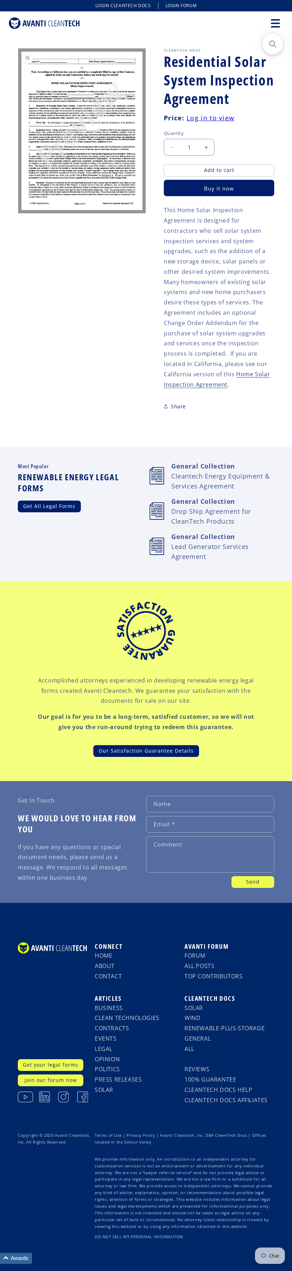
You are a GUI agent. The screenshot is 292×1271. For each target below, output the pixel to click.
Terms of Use (108, 1135)
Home (103, 955)
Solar (104, 1090)
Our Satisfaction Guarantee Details (146, 750)
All (189, 1049)
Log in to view (210, 118)
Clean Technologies (127, 1018)
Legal (104, 1049)
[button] (275, 23)
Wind (192, 1018)
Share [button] (178, 406)
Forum (194, 955)
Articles (108, 998)
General (197, 1038)
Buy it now (219, 188)
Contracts (112, 1028)
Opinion (107, 1059)
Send (253, 881)
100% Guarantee (210, 1079)
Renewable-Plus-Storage (224, 1028)
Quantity (174, 133)
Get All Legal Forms (49, 506)
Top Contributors (213, 976)
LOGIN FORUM (181, 5)
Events (106, 1038)
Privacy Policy (140, 1135)
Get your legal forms (50, 1064)
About (105, 966)
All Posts (199, 966)
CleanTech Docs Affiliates (226, 1100)
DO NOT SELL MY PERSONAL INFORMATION (139, 1236)
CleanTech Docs (209, 998)
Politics (107, 1069)
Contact (108, 976)
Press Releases (118, 1079)
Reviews (196, 1069)
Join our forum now (51, 1080)
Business (109, 1008)
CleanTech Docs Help (218, 1090)
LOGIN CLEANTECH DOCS (123, 5)
